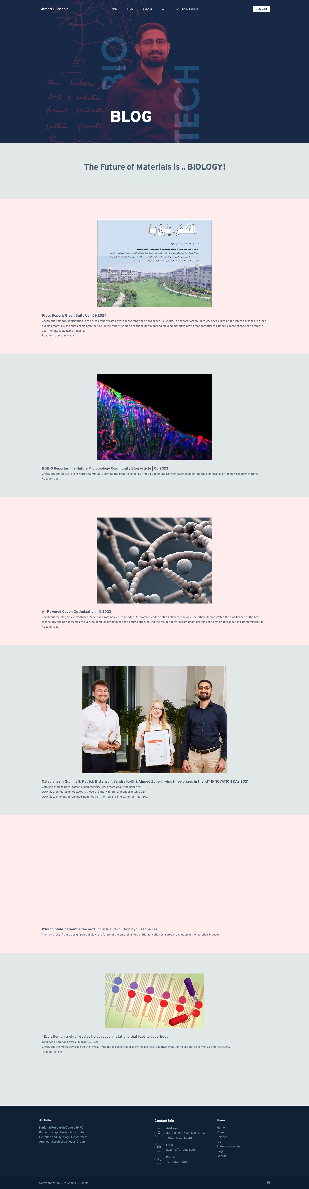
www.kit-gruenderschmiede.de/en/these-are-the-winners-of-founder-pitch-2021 (93, 792)
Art (164, 8)
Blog (220, 1151)
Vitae (130, 8)
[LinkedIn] (268, 1183)
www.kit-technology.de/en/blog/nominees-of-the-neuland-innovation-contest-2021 (95, 797)
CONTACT (261, 8)
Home (114, 8)
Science (147, 8)
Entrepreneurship (187, 8)
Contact (222, 1156)
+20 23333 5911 (177, 1161)
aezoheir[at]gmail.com (181, 1149)
